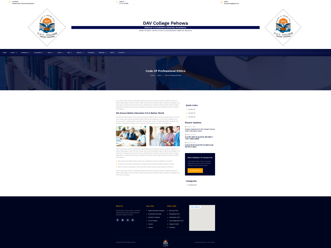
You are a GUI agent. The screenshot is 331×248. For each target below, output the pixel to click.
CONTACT (122, 52)
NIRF (68, 52)
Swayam (101, 52)
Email (226, 1)
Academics (38, 52)
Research (24, 52)
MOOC (112, 52)
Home (4, 52)
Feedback (91, 52)
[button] (195, 170)
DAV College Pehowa (165, 23)
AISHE (59, 52)
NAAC (49, 52)
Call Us (121, 1)
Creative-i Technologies (208, 242)
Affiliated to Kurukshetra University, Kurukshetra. (165, 27)
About (13, 52)
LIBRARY (79, 52)
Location (15, 1)
